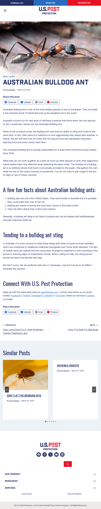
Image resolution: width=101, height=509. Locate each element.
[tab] (45, 421)
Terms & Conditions (74, 494)
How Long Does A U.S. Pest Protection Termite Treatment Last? (23, 329)
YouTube (60, 295)
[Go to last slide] (7, 390)
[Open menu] (5, 11)
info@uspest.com (16, 2)
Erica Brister (10, 90)
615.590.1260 (50, 2)
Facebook (15, 295)
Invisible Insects (68, 365)
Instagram (37, 295)
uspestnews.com (49, 292)
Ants (5, 76)
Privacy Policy (27, 494)
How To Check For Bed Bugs (83, 327)
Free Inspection (84, 2)
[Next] (94, 390)
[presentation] (25, 375)
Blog (12, 76)
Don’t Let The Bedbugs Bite (24, 395)
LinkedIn (48, 295)
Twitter (26, 295)
